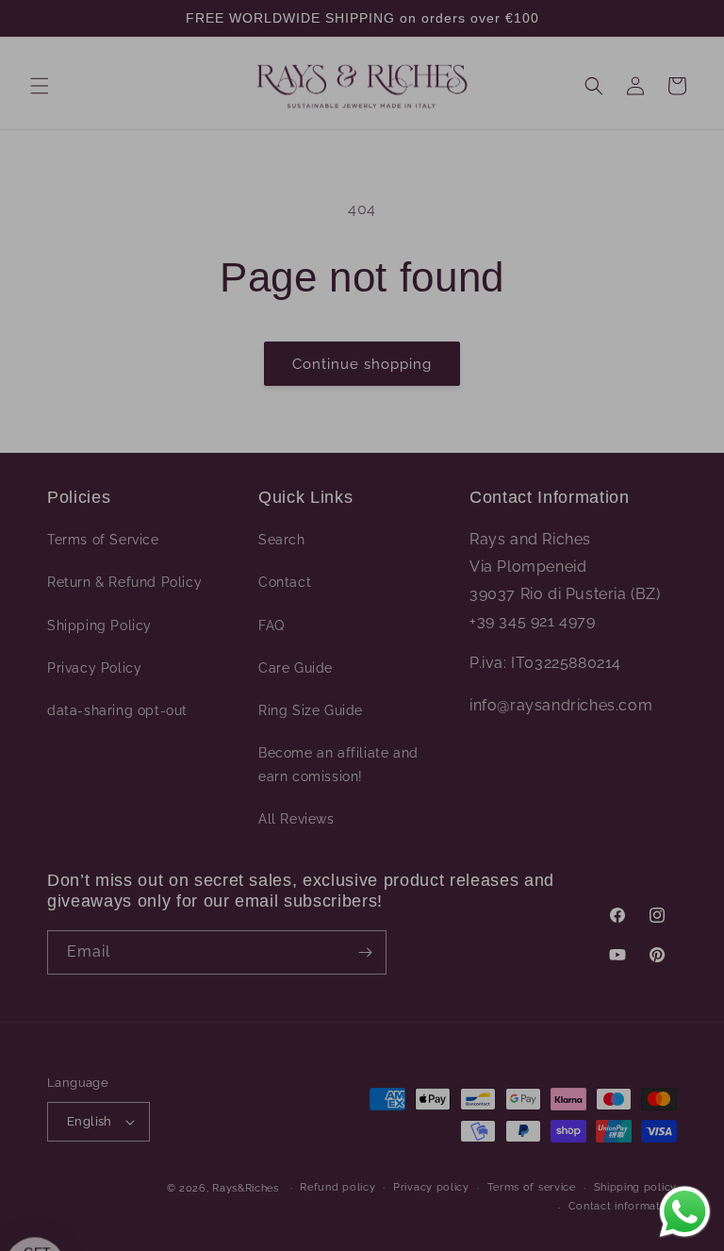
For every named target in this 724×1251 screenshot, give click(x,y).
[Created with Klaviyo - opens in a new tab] (362, 909)
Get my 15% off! (534, 701)
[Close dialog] (683, 353)
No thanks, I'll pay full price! (534, 755)
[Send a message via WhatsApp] (685, 1212)
